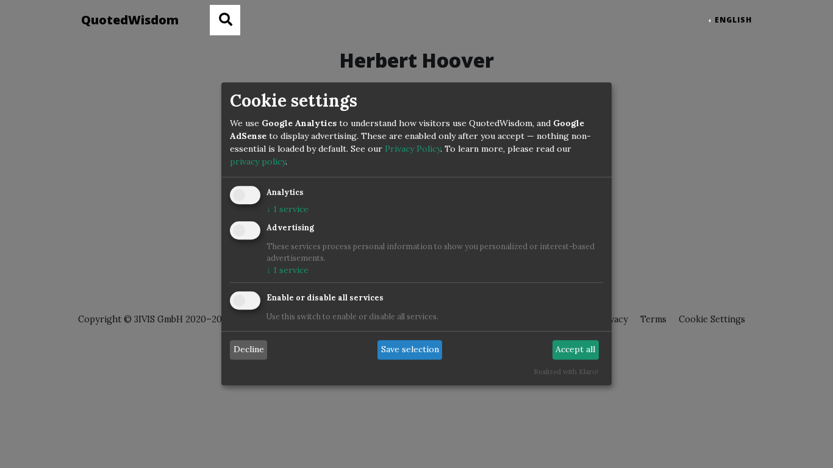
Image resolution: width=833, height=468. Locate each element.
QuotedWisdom (130, 20)
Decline (249, 349)
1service (287, 209)
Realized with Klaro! (566, 371)
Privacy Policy (412, 149)
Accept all (575, 349)
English (732, 20)
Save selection (410, 349)
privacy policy (257, 162)
